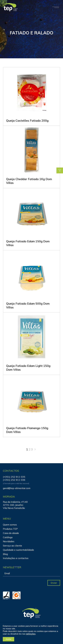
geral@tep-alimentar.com (16, 488)
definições (30, 634)
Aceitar (8, 639)
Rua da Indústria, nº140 (15, 501)
